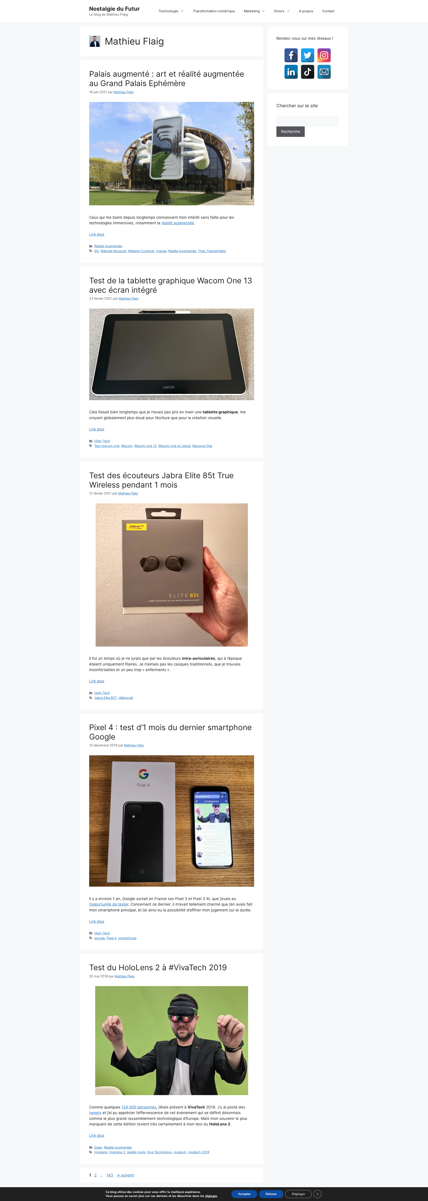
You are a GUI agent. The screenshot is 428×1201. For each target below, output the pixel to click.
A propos (306, 11)
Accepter (244, 1194)
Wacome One (202, 446)
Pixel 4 (111, 938)
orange (161, 251)
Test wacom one (106, 446)
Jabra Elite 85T (105, 698)
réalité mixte (136, 1152)
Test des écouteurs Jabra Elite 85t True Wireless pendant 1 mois (161, 480)
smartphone (127, 938)
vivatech (180, 1152)
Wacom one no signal (174, 446)
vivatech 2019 (198, 1152)
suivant (125, 1175)
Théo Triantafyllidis (212, 251)
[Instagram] (324, 55)
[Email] (324, 72)
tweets (95, 1112)
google (99, 938)
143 (110, 1175)
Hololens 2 (117, 1152)
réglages (211, 1196)
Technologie (168, 11)
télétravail (126, 698)
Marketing (252, 11)
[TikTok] (307, 72)
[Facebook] (291, 55)
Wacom (126, 446)
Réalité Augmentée (108, 246)
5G (96, 251)
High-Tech (102, 441)
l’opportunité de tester (108, 904)
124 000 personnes (138, 1107)
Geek (98, 1147)
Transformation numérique (214, 11)
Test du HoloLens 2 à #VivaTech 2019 (158, 967)
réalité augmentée (177, 223)
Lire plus (96, 234)
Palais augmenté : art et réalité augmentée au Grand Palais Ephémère (166, 78)
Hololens (100, 1152)
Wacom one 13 (145, 446)
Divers (279, 11)
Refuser (271, 1194)
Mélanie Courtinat (141, 251)
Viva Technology (159, 1152)
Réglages (298, 1194)
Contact (328, 11)
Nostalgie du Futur (114, 8)
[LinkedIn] (291, 72)
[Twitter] (307, 55)
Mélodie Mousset (113, 251)
